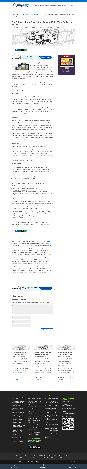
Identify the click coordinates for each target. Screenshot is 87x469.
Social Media (61, 361)
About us (64, 5)
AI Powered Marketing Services (35, 424)
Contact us (73, 5)
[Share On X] (22, 50)
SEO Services (31, 409)
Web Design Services (33, 422)
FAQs (21, 457)
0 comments (56, 27)
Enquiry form (64, 411)
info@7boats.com (66, 409)
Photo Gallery (67, 455)
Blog (68, 5)
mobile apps (18, 237)
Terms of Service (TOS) (48, 457)
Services (34, 455)
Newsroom (35, 457)
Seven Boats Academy (52, 455)
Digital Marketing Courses (34, 434)
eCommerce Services (33, 425)
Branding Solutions (33, 408)
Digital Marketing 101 (18, 361)
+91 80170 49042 (72, 408)
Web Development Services (34, 420)
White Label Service (28, 457)
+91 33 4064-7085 (68, 407)
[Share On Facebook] (16, 50)
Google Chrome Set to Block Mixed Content (19, 353)
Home (35, 5)
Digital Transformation (33, 431)
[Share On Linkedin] (19, 50)
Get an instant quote (42, 455)
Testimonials (60, 455)
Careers (40, 457)
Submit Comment (47, 330)
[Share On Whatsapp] (25, 50)
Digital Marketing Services (43, 5)
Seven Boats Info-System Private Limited (29, 461)
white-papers (51, 424)
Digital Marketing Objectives (25, 455)
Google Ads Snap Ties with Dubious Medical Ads (43, 353)
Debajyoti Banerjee (18, 27)
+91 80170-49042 (66, 405)
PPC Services (31, 415)
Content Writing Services (34, 418)
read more (15, 379)
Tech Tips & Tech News (37, 14)
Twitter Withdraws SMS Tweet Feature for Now (65, 353)
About (17, 455)
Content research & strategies (35, 416)
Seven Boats (22, 14)
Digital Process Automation (34, 432)
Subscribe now (48, 437)
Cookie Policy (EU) (58, 457)
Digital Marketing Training (55, 5)
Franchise (13, 457)
